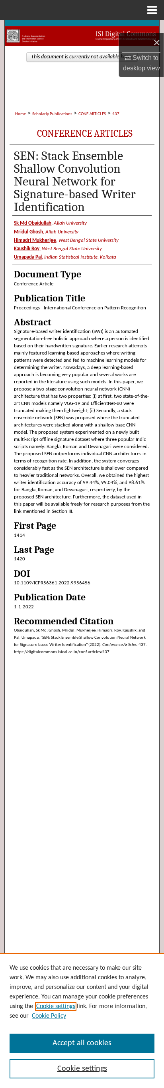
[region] (82, 1020)
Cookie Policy (49, 1016)
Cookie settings (55, 1006)
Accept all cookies (82, 1043)
